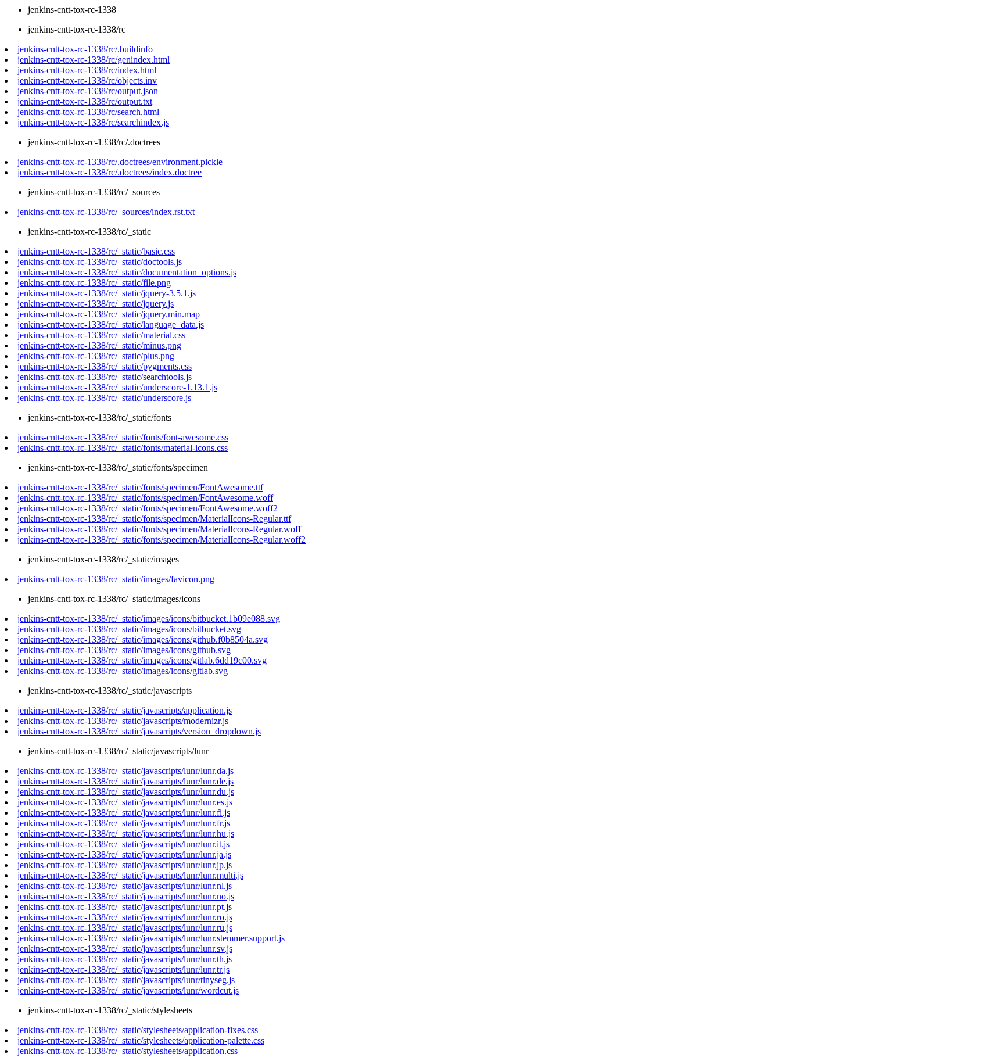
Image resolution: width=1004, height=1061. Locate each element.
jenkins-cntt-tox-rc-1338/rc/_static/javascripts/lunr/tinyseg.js (126, 980)
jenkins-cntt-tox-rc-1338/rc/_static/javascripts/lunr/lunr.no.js (125, 896)
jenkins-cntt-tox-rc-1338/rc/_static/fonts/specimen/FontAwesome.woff (145, 498)
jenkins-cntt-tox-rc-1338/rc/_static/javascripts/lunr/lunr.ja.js (124, 854)
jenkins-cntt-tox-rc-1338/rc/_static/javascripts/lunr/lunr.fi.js (123, 813)
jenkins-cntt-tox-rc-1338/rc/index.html (86, 70)
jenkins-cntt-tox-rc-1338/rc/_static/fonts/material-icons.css (122, 448)
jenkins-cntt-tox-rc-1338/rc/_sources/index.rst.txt (106, 212)
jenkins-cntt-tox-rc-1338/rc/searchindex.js (93, 122)
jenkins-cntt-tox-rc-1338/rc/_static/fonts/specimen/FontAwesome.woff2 (147, 508)
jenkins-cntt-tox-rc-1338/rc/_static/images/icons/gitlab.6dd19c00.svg (142, 660)
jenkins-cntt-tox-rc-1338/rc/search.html (88, 112)
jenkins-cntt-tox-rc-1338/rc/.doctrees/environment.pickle (120, 162)
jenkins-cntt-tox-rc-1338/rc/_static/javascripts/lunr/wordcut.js (128, 990)
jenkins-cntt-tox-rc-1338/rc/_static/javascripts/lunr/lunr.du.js (125, 792)
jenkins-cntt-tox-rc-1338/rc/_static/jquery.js (95, 304)
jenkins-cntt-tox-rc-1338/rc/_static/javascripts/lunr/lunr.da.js (125, 771)
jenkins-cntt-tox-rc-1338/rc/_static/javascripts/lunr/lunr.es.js (124, 802)
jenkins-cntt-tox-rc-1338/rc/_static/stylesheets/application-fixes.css (137, 1030)
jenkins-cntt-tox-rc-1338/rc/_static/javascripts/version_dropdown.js (139, 731)
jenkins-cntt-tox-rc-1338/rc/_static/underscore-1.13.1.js (117, 387)
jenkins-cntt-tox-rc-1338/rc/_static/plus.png (95, 356)
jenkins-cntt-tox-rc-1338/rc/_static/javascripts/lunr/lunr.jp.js (124, 865)
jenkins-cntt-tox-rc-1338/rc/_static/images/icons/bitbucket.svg (129, 629)
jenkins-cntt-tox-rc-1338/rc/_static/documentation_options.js (126, 272)
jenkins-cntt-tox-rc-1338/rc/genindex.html (93, 59)
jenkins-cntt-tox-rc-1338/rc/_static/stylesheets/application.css (127, 1051)
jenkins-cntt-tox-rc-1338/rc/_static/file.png (94, 283)
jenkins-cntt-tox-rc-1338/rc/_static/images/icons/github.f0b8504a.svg (142, 639)
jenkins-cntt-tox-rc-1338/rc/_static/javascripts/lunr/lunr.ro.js (124, 917)
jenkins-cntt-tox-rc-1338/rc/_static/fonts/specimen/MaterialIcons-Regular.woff (159, 529)
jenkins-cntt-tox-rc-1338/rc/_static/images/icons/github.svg (124, 650)
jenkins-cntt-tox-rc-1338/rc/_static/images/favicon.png (115, 579)
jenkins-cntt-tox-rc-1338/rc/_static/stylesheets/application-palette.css (140, 1040)
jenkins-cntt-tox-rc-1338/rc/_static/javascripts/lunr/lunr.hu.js (125, 833)
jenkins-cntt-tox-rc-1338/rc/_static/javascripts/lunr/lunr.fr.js (123, 823)
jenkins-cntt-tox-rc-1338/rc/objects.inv (87, 80)
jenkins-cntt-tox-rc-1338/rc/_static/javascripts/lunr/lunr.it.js (123, 844)
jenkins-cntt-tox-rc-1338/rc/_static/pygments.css (104, 366)
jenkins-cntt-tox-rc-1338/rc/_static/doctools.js (99, 262)
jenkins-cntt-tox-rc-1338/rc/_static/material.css (101, 335)
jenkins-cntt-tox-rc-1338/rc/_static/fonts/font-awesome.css (122, 437)
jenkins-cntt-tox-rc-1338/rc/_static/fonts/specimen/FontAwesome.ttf (140, 487)
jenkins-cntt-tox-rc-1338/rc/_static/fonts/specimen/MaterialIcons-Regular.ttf (154, 519)
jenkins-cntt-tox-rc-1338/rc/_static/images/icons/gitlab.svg (122, 671)
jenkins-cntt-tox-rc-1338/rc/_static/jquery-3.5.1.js (106, 293)
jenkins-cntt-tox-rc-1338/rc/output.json (87, 91)
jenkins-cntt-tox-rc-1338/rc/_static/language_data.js (110, 324)
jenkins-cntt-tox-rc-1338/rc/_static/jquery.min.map (108, 314)
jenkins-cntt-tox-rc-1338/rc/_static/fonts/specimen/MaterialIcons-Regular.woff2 (161, 539)
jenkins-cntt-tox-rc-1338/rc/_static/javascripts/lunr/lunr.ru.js (124, 928)
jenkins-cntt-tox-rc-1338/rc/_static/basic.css (96, 251)
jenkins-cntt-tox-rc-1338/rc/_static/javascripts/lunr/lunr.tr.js (123, 969)
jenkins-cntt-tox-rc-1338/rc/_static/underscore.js (104, 398)
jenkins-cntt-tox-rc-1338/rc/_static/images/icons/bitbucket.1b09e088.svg (148, 618)
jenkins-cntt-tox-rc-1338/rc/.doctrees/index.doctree (109, 172)
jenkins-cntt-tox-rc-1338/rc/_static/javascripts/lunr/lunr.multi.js (130, 875)
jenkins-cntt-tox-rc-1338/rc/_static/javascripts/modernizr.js (122, 721)
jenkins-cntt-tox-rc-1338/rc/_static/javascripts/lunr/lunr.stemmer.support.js (151, 938)
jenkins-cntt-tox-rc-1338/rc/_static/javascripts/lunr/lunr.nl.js (124, 886)
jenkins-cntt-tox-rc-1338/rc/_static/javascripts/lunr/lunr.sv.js (124, 949)
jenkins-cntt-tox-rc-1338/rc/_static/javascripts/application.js (124, 710)
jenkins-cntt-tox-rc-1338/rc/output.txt (84, 101)
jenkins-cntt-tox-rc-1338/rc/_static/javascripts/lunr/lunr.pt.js (124, 907)
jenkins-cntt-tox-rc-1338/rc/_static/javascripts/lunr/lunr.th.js (124, 959)
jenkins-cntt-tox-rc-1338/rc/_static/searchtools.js (104, 377)
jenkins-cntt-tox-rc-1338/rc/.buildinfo (85, 49)
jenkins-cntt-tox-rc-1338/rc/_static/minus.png (99, 345)
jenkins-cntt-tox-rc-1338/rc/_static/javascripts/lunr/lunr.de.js (125, 781)
